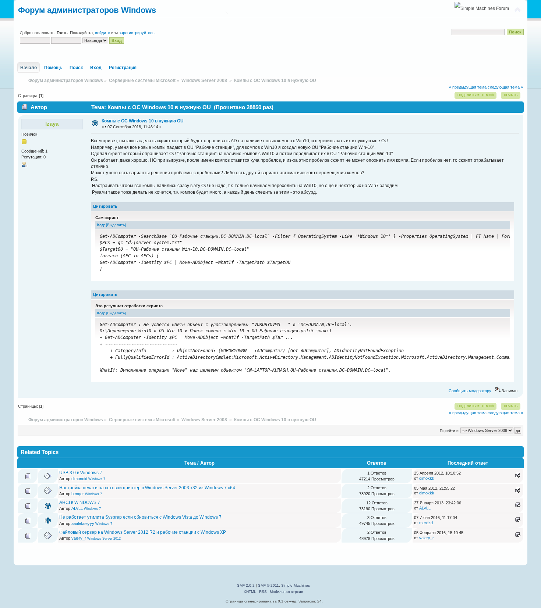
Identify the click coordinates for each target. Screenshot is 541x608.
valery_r (78, 538)
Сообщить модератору (470, 391)
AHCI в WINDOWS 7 (79, 502)
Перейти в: (449, 431)
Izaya (52, 124)
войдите (102, 33)
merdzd (426, 523)
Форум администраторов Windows (87, 10)
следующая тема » (505, 87)
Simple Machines (295, 585)
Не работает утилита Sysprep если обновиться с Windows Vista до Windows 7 (140, 517)
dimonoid (79, 478)
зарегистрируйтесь (137, 33)
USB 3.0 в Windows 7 (80, 472)
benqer (77, 493)
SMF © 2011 (268, 585)
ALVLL (77, 508)
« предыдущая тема (468, 87)
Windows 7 (96, 479)
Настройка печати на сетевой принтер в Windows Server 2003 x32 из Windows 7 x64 (147, 487)
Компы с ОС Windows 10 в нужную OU (143, 121)
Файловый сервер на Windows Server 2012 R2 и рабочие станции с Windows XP (142, 532)
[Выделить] (116, 225)
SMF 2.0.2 (246, 585)
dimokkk (426, 478)
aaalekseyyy (82, 523)
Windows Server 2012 (104, 538)
